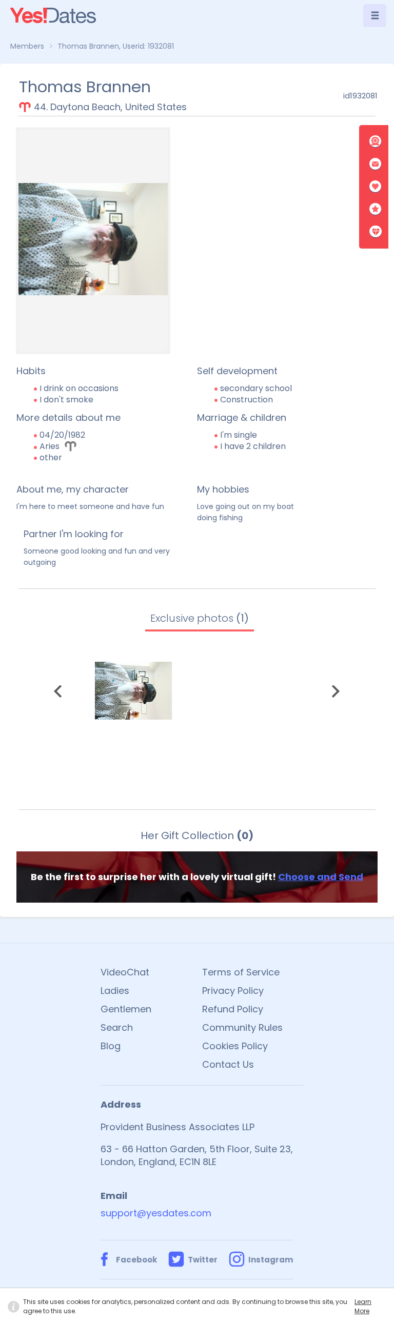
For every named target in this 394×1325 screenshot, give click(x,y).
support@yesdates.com (156, 1213)
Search (117, 1027)
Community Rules (242, 1027)
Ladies (115, 990)
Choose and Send (320, 876)
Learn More (362, 1306)
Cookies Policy (235, 1045)
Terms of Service (241, 972)
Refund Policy (232, 1009)
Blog (111, 1045)
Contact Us (228, 1064)
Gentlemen (126, 1009)
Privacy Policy (233, 990)
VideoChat (125, 972)
